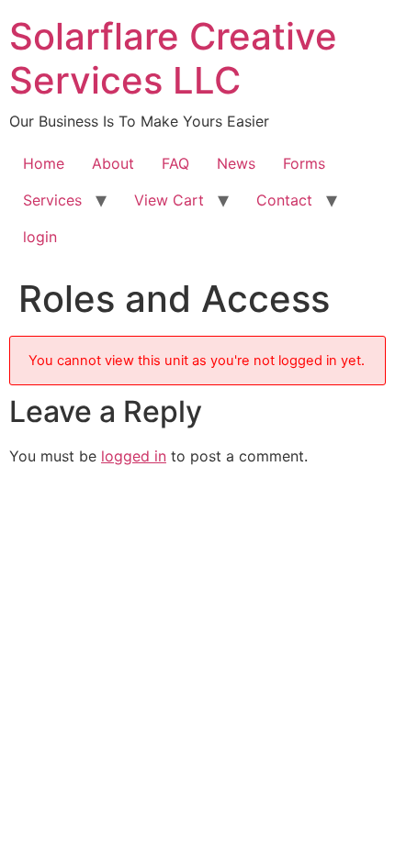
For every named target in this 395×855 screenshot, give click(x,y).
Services (52, 200)
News (236, 163)
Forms (304, 163)
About (113, 163)
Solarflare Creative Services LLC (173, 58)
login (40, 237)
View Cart (169, 200)
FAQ (175, 163)
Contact (284, 200)
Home (43, 163)
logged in (133, 456)
